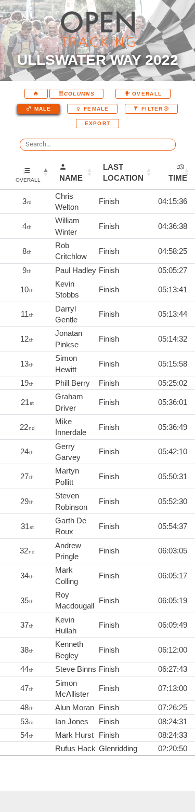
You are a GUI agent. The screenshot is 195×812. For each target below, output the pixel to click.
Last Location (123, 172)
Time (177, 177)
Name (71, 177)
